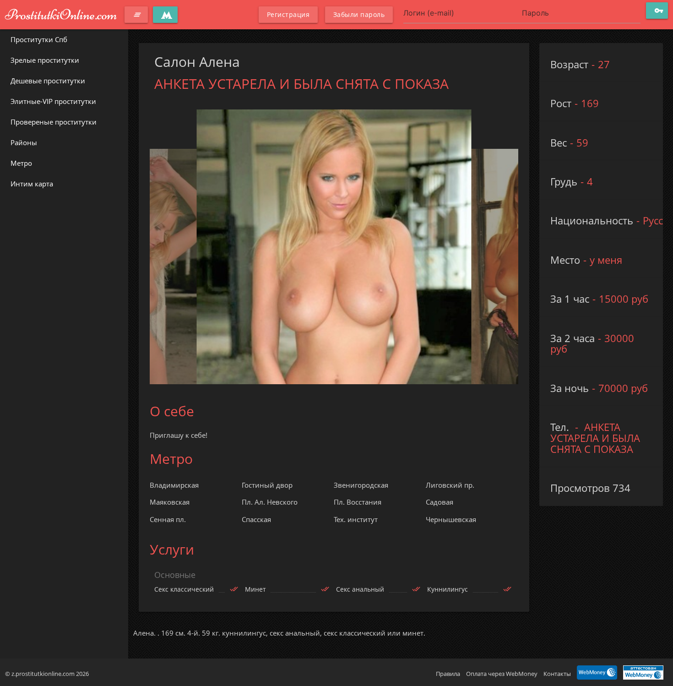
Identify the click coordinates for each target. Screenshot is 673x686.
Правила (448, 674)
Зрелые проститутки (45, 60)
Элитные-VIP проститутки (53, 101)
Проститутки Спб (39, 39)
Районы (24, 142)
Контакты (557, 674)
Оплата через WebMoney (501, 674)
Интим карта (32, 183)
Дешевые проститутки (48, 80)
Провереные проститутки (54, 121)
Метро (21, 163)
